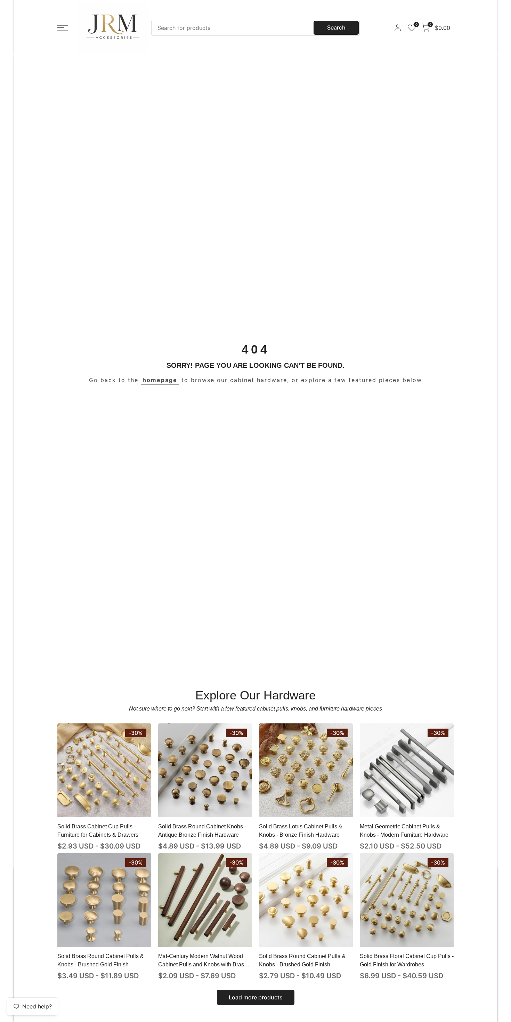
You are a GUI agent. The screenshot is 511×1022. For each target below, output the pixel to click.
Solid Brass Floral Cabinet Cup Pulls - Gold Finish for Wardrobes (407, 960)
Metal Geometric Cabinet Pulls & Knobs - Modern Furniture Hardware (404, 831)
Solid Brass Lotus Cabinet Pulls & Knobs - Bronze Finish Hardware (300, 831)
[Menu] (62, 28)
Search (336, 27)
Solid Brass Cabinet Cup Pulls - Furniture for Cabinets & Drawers (97, 831)
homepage (160, 379)
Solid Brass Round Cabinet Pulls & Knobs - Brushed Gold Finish (100, 960)
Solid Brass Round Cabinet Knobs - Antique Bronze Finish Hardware (202, 831)
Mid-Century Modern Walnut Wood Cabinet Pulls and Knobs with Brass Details (202, 961)
